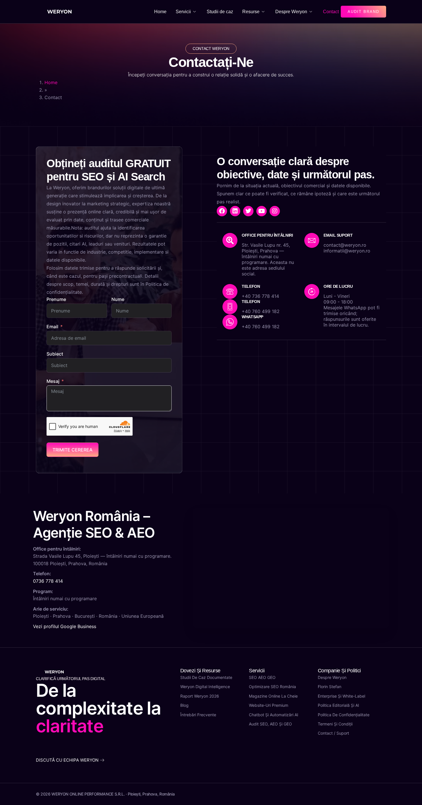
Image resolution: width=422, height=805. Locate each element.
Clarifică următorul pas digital (70, 678)
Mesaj (53, 381)
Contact (331, 11)
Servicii (183, 11)
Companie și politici (339, 670)
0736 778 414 (48, 581)
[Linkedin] (235, 211)
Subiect (55, 354)
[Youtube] (261, 211)
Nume (117, 299)
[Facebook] (222, 211)
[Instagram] (275, 211)
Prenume (56, 299)
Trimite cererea (72, 450)
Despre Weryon (291, 11)
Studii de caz (220, 11)
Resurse (251, 11)
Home (160, 11)
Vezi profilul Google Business (64, 626)
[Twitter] (248, 211)
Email (52, 326)
